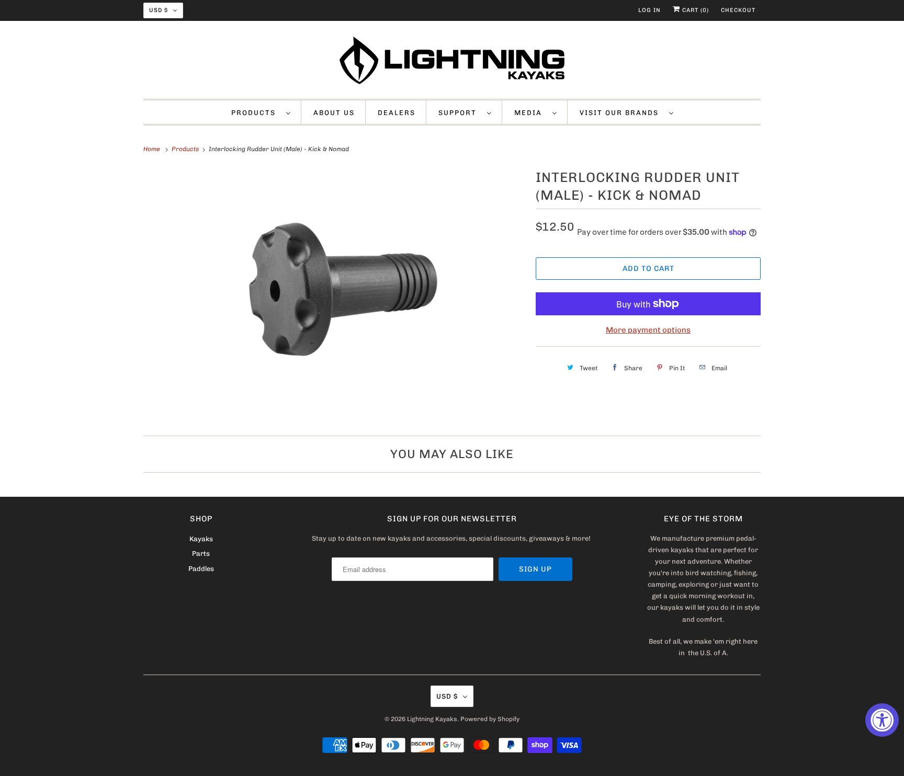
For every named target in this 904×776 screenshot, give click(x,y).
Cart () (694, 10)
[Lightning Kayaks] (452, 62)
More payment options (648, 330)
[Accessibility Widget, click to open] (882, 720)
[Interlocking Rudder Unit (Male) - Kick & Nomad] (334, 294)
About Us (334, 113)
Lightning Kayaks (432, 719)
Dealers (396, 113)
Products (256, 113)
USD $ (158, 10)
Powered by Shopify (489, 719)
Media (530, 113)
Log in (649, 10)
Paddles (201, 569)
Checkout (738, 10)
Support (460, 113)
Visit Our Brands (622, 113)
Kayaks (201, 539)
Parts (201, 553)
